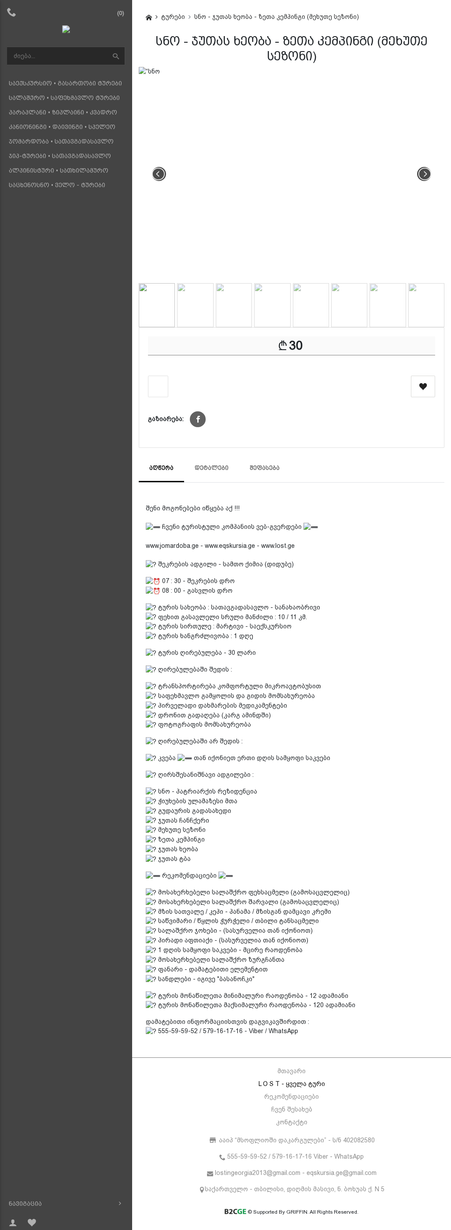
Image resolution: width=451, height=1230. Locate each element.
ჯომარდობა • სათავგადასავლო (61, 141)
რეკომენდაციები (291, 1096)
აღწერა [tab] (161, 468)
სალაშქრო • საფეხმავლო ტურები (64, 97)
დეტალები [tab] (212, 468)
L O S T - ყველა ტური (292, 1083)
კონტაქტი (291, 1122)
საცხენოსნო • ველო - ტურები (57, 184)
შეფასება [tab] (265, 468)
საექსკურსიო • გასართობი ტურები (65, 83)
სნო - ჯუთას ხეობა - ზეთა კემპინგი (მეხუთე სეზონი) (276, 16)
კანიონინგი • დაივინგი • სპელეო (62, 126)
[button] (198, 419)
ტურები (173, 16)
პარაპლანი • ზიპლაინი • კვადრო (63, 112)
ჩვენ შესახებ (291, 1109)
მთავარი (291, 1071)
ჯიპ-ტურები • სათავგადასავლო (60, 155)
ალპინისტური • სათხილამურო (58, 170)
